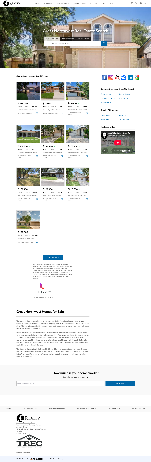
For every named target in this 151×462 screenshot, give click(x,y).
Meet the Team (108, 3)
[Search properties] (104, 43)
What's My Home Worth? (86, 409)
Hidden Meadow (124, 94)
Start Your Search (53, 257)
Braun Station (106, 94)
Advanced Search (30, 409)
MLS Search (48, 3)
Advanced (68, 39)
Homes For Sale (114, 409)
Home (8, 409)
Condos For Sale (138, 409)
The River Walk (124, 119)
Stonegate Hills (124, 98)
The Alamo (105, 119)
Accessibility (48, 459)
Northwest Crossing (108, 98)
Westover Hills (106, 102)
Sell (83, 39)
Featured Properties (57, 409)
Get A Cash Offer (79, 3)
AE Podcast (94, 3)
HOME (37, 3)
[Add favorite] (37, 113)
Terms (55, 459)
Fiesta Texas (105, 115)
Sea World (122, 115)
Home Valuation (62, 3)
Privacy (60, 459)
